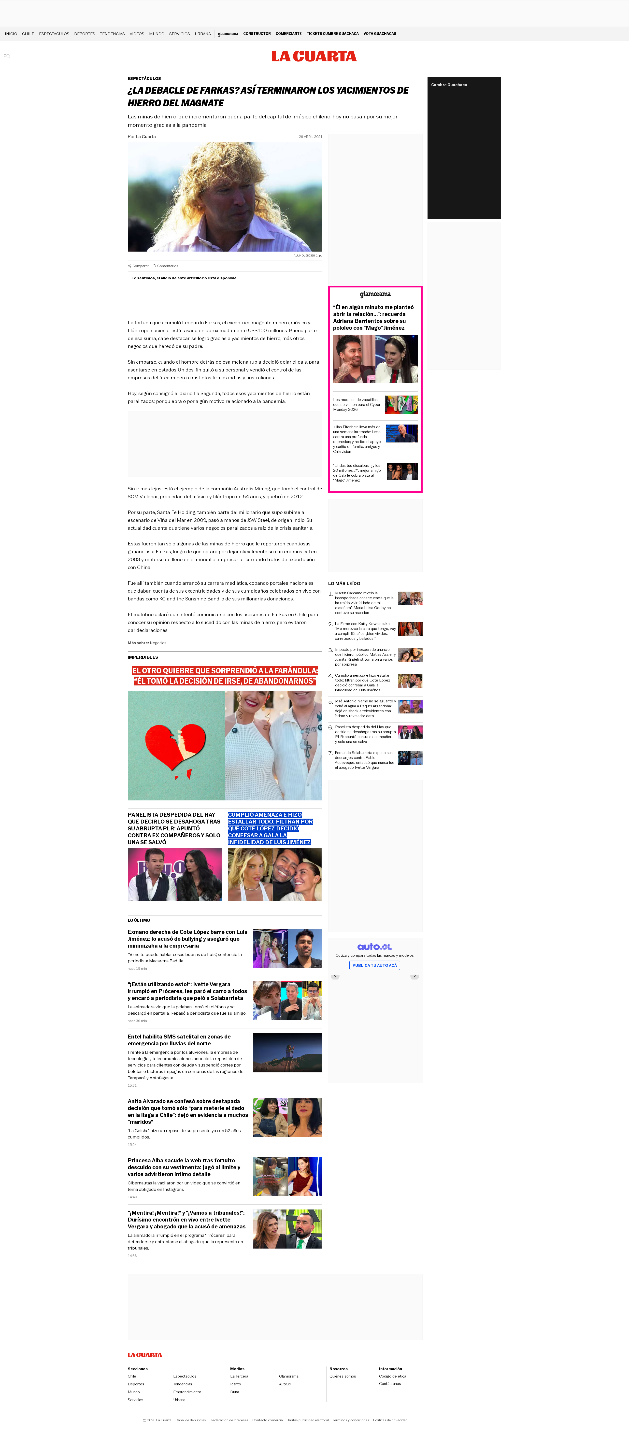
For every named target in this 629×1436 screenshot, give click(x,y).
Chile (28, 34)
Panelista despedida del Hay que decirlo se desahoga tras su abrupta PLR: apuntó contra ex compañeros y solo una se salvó (174, 828)
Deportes (84, 34)
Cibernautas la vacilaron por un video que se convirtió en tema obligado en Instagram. (184, 1186)
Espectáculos (54, 34)
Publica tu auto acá (375, 965)
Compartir (140, 265)
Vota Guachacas (380, 33)
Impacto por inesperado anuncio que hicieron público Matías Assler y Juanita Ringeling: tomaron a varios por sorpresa (365, 657)
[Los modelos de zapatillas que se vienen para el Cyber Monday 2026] (401, 405)
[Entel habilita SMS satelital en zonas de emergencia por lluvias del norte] (287, 1053)
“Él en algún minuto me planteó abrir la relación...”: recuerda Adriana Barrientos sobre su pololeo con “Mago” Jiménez (373, 317)
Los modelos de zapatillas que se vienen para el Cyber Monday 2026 (356, 404)
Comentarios (167, 265)
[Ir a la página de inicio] (314, 56)
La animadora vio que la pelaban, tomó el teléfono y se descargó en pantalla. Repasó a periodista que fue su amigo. (187, 1010)
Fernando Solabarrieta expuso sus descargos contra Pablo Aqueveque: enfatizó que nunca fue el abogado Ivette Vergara (364, 760)
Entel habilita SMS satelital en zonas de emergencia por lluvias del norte (179, 1040)
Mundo (156, 34)
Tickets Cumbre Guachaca (333, 33)
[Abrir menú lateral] (8, 56)
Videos (137, 34)
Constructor (257, 33)
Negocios (158, 643)
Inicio (11, 34)
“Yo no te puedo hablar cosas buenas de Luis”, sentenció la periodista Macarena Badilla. (185, 957)
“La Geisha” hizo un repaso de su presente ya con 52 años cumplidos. (184, 1133)
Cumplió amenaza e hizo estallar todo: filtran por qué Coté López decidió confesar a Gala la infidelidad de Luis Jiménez (362, 683)
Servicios (179, 34)
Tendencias (112, 34)
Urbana (203, 34)
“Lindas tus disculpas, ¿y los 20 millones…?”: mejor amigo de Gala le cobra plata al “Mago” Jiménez (357, 473)
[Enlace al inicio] (375, 295)
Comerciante (289, 33)
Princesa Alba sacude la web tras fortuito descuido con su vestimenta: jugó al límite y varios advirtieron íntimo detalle (184, 1167)
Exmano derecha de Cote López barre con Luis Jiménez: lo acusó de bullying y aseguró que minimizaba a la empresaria (187, 939)
